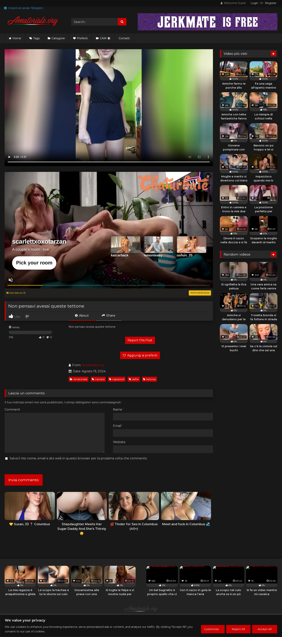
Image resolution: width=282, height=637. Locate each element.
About (83, 315)
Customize (211, 629)
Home (16, 38)
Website (119, 442)
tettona (151, 379)
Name (118, 409)
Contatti (124, 38)
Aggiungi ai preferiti (141, 355)
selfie (135, 379)
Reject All (238, 629)
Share (110, 315)
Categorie (58, 38)
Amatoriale (80, 379)
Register (270, 3)
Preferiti (82, 38)
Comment (12, 409)
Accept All (265, 629)
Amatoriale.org (93, 365)
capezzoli (118, 379)
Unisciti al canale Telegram (25, 8)
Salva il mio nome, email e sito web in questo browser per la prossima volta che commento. (79, 458)
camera (100, 379)
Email (118, 426)
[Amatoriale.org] (33, 22)
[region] (141, 626)
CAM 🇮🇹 (104, 38)
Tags (36, 38)
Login (254, 3)
